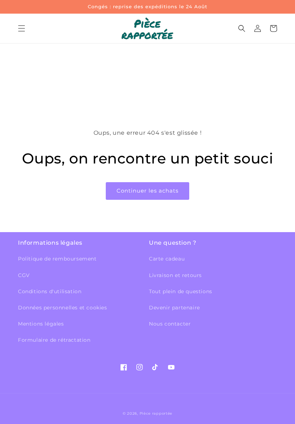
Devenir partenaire (174, 307)
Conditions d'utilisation (49, 291)
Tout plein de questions (180, 291)
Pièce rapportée (156, 413)
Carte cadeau (167, 258)
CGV (24, 275)
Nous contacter (170, 324)
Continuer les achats (147, 190)
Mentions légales (41, 324)
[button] (22, 28)
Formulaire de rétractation (54, 340)
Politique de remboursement (57, 258)
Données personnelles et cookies (62, 307)
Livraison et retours (175, 275)
